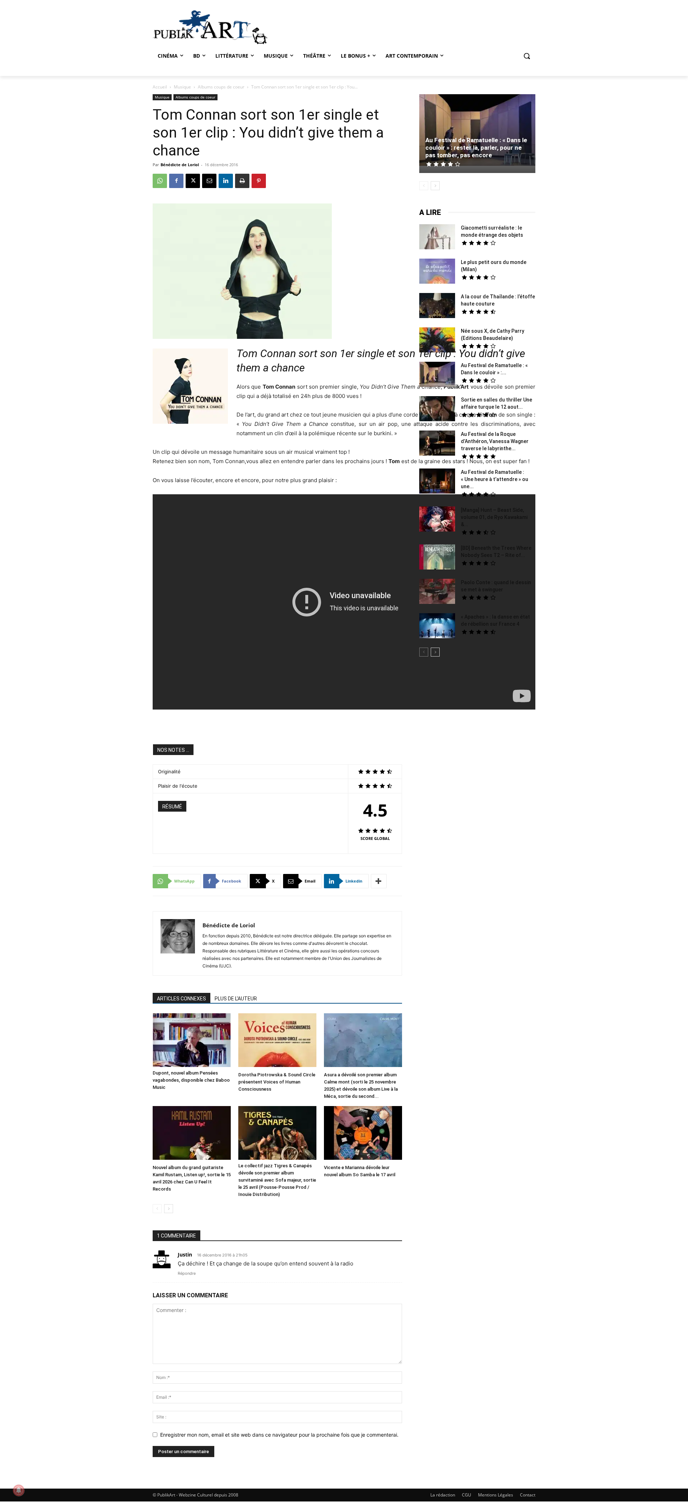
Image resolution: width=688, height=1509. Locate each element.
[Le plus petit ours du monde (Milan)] (437, 272)
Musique (182, 87)
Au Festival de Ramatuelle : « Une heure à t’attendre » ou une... (494, 479)
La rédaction (442, 1495)
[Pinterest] (259, 181)
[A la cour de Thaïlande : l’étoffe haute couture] (437, 306)
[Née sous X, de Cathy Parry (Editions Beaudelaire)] (437, 340)
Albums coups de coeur (221, 87)
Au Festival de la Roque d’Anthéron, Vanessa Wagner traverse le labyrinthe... (495, 441)
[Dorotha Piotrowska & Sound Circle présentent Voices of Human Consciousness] (277, 1041)
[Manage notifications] (18, 1490)
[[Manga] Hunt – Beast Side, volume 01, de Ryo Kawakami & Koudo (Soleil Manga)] (437, 519)
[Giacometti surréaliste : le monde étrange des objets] (437, 237)
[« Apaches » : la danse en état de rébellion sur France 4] (437, 626)
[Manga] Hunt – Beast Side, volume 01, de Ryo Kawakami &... (494, 517)
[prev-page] (157, 1208)
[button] (526, 55)
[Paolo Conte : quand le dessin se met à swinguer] (437, 592)
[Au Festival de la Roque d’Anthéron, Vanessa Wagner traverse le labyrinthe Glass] (437, 444)
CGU (466, 1495)
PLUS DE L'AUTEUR (236, 998)
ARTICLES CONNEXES (181, 998)
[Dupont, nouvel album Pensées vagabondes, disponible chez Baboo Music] (192, 1040)
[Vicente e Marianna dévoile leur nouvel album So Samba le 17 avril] (363, 1134)
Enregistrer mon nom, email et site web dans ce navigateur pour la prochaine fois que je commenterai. (279, 1435)
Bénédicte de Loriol (180, 164)
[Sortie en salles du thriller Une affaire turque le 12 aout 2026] (437, 409)
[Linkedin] (226, 181)
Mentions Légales (495, 1495)
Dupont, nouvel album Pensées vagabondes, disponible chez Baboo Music (191, 1080)
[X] (193, 181)
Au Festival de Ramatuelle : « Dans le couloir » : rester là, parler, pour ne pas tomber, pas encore (476, 147)
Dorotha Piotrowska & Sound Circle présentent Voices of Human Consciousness (276, 1082)
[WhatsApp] (160, 181)
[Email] (209, 181)
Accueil (160, 87)
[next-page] (168, 1208)
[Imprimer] (242, 181)
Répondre (187, 1273)
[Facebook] (176, 181)
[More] (379, 881)
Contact (527, 1495)
